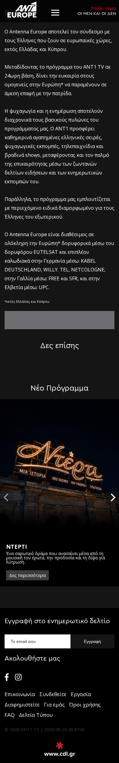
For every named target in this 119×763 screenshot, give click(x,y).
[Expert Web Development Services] (59, 749)
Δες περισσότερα (27, 575)
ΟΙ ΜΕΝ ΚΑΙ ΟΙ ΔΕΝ (97, 11)
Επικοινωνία (20, 694)
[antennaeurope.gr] (22, 10)
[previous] (6, 497)
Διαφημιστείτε (22, 704)
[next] (112, 497)
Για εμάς (54, 704)
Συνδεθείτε (53, 694)
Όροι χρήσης (85, 704)
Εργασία (81, 694)
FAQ (10, 714)
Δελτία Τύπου (36, 714)
